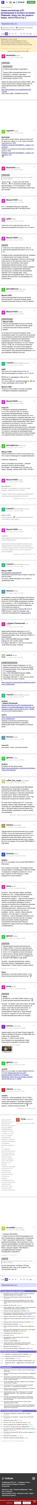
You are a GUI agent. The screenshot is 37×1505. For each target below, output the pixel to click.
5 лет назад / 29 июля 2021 (14, 593)
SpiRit (8, 219)
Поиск (30, 1489)
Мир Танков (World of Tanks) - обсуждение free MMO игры (19, 1326)
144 (21, 34)
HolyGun (9, 825)
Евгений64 (10, 1228)
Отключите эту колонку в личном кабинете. (13, 1441)
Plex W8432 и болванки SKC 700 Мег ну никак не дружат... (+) (20, 1432)
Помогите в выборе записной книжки (14, 1438)
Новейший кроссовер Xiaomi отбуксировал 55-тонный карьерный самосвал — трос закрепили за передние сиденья (18, 1393)
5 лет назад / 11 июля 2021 (14, 447)
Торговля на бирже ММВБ (10, 1340)
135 (9, 34)
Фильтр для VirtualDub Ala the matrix (15, 1356)
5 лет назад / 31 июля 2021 (14, 627)
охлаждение (29, 28)
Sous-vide (6, 1335)
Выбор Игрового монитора (11, 1324)
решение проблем (6, 29)
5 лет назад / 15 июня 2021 (14, 170)
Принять (17, 1503)
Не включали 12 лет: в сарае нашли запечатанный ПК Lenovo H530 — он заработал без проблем (18, 1385)
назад (2, 34)
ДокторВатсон (12, 289)
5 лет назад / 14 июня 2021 (14, 57)
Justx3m (9, 1026)
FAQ (3, 1491)
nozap (23, 1119)
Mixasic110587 (12, 200)
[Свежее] (10, 2)
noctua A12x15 (26, 613)
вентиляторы (21, 28)
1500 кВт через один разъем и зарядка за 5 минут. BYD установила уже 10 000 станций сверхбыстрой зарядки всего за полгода (18, 1398)
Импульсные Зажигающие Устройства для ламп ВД (17, 1297)
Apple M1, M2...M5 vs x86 (10, 1305)
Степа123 (11, 28)
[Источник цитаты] (3, 63)
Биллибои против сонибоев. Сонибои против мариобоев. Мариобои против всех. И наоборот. (19, 1294)
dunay (8, 886)
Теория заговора (9, 1358)
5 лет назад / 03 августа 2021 (15, 760)
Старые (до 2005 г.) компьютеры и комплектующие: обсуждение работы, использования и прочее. (17, 1343)
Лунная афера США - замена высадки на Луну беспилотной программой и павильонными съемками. (20, 1308)
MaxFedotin (11, 55)
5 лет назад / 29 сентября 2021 (16, 827)
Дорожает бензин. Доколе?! (11, 1346)
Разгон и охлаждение (6, 7)
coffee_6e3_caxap (13, 781)
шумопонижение (16, 29)
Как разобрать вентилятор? (11, 573)
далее (30, 34)
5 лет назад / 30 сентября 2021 (15, 938)
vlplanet (9, 1089)
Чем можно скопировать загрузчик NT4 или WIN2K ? (17, 1413)
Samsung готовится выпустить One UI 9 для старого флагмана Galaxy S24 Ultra (17, 1402)
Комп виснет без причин (10, 1435)
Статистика (8, 1491)
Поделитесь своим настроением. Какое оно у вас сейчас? (19, 1318)
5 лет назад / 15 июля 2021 (14, 566)
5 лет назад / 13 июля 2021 (14, 511)
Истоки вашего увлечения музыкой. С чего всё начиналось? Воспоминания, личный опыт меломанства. (20, 1313)
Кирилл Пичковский (16, 623)
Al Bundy (10, 854)
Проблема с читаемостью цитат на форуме (16, 1354)
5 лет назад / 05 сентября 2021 (15, 782)
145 (24, 34)
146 (27, 34)
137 (15, 34)
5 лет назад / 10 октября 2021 (15, 1064)
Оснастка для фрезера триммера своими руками (18, 1360)
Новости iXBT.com (6, 1367)
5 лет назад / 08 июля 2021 (14, 240)
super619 (10, 131)
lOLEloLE (9, 591)
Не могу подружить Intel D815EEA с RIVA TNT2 (15, 1424)
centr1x (9, 655)
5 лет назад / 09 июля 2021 (15, 291)
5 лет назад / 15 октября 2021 (15, 1091)
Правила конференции (21, 1489)
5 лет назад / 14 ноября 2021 (15, 1230)
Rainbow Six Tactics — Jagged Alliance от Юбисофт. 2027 (19, 1362)
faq (23, 29)
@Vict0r (9, 758)
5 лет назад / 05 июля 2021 (15, 202)
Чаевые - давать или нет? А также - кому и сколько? (18, 1316)
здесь (15, 24)
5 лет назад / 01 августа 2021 (15, 697)
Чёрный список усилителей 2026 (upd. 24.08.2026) (17, 1322)
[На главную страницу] (2, 2)
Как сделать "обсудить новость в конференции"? (17, 1426)
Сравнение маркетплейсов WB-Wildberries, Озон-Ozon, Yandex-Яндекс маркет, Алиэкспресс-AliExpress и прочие (19, 1301)
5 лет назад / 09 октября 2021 (15, 1028)
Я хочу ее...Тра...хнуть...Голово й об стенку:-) (15, 1422)
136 (12, 34)
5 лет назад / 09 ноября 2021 (25, 1123)
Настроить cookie (22, 1493)
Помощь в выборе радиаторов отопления (15, 1311)
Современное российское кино (12, 1333)
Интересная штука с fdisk (10, 1420)
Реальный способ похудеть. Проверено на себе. (17, 1348)
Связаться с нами (7, 1489)
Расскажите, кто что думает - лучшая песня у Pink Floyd (18, 1417)
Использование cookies (9, 1493)
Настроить (27, 1503)
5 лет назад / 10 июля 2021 (14, 403)
